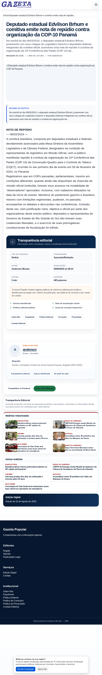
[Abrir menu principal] (96, 5)
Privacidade (76, 317)
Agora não (42, 669)
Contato (7, 576)
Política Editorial (46, 317)
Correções (62, 317)
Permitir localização (25, 669)
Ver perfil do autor (61, 374)
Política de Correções (13, 601)
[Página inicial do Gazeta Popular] (16, 4)
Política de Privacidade (14, 604)
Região (6, 551)
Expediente (29, 317)
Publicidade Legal (11, 557)
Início (5, 15)
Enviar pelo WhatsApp (44, 388)
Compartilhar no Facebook (19, 388)
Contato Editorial (19, 323)
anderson (30, 349)
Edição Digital (9, 573)
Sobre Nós (16, 317)
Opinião (7, 554)
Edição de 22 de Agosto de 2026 (21, 501)
